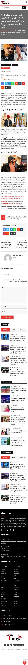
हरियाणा (15, 603)
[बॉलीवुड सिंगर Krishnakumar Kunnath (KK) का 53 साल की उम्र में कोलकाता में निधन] (5, 399)
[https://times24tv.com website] (15, 75)
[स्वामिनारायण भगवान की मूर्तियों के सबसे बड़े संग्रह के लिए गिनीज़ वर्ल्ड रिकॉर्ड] (5, 389)
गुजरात (2, 576)
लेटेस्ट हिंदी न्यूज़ (5, 68)
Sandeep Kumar (18, 255)
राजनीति (2, 594)
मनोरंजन (15, 65)
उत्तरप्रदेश (16, 569)
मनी (2, 590)
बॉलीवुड (2, 587)
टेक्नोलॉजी (3, 578)
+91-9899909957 (8, 621)
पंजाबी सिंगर (18, 216)
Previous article (5, 241)
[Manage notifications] (24, 662)
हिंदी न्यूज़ (3, 606)
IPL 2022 (3, 569)
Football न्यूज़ (17, 566)
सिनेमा (15, 601)
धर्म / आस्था (16, 580)
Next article (23, 241)
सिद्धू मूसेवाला (19, 218)
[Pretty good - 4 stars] (5, 280)
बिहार (15, 585)
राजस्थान (16, 594)
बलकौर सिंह (24, 216)
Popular (14, 330)
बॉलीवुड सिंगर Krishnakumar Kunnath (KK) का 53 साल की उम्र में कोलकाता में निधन (18, 400)
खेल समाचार (16, 573)
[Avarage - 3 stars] (4, 280)
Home (3, 30)
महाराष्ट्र (3, 592)
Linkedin (17, 203)
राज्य (2, 596)
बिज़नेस (2, 585)
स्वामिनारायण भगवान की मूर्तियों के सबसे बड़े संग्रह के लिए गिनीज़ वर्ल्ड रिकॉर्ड (18, 390)
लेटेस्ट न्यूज (3, 201)
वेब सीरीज (16, 599)
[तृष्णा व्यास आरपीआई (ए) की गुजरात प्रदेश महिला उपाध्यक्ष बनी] (5, 431)
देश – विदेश (3, 580)
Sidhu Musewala (10, 216)
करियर (2, 571)
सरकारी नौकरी (4, 601)
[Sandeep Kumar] (17, 75)
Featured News (9, 30)
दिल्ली (15, 578)
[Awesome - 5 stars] (7, 280)
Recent (5, 330)
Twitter (11, 203)
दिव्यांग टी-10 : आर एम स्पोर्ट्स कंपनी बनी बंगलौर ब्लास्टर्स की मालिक (17, 409)
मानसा (8, 218)
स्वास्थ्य (2, 603)
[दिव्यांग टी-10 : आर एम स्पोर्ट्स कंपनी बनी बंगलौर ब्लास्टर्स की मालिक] (5, 408)
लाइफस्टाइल (16, 596)
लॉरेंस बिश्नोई (13, 218)
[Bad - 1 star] (1, 280)
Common (22, 330)
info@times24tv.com (9, 624)
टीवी (15, 576)
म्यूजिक (15, 592)
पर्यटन (15, 583)
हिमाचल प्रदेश (17, 606)
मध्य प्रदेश (16, 587)
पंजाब (2, 583)
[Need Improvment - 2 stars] (2, 280)
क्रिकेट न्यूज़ (3, 573)
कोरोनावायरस (16, 571)
